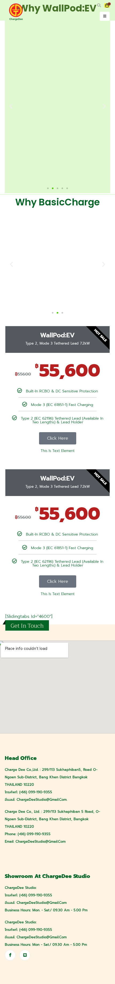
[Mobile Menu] (105, 16)
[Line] (25, 955)
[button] (48, 188)
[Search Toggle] (99, 6)
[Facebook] (10, 955)
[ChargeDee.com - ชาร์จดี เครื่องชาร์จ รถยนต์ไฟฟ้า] (16, 12)
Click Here (57, 438)
